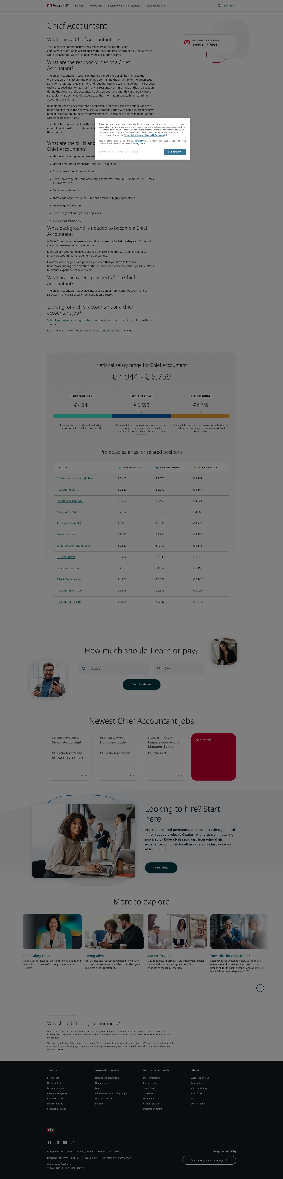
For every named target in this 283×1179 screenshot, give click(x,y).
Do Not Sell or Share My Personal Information (144, 135)
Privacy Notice (139, 144)
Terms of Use (140, 141)
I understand (175, 152)
